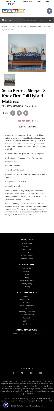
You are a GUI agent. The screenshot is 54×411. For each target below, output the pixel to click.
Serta (34, 106)
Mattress (13, 26)
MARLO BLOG (43, 1)
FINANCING (27, 1)
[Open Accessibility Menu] (6, 405)
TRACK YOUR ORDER (11, 2)
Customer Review (27, 127)
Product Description (27, 121)
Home (4, 26)
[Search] (50, 20)
